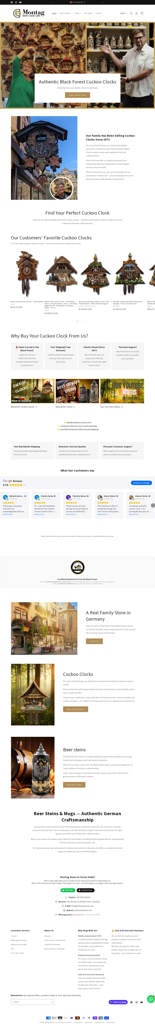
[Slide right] (82, 321)
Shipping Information (19, 940)
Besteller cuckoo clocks (23, 406)
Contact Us (94, 641)
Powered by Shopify (65, 1022)
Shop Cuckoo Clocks (77, 95)
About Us (47, 936)
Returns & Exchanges (19, 944)
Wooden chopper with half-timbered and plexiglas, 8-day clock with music (127, 303)
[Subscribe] (51, 1002)
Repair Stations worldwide (54, 949)
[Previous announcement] (51, 2)
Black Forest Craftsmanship (54, 940)
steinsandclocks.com (83, 910)
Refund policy (111, 1022)
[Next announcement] (103, 2)
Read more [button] (8, 514)
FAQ (12, 949)
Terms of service (99, 1022)
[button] (66, 13)
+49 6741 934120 (83, 897)
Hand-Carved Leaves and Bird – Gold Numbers (27, 302)
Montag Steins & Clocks (52, 1022)
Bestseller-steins (64, 406)
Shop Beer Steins (74, 785)
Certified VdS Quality (52, 944)
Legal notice (88, 1022)
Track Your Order (17, 953)
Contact (14, 936)
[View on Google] (5, 497)
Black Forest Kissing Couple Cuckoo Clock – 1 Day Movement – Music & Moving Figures (95, 303)
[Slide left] (72, 321)
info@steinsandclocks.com (82, 906)
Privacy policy (78, 1022)
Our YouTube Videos (110, 406)
